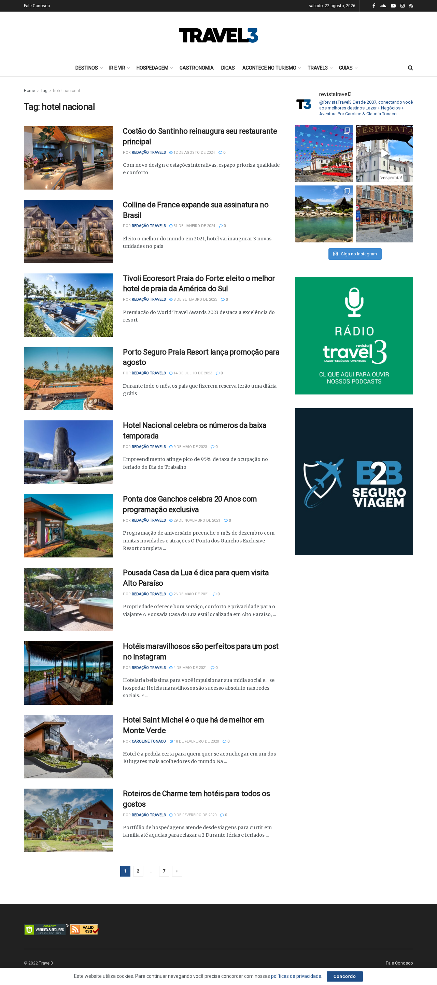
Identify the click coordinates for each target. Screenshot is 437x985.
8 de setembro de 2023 (194, 299)
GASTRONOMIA (197, 68)
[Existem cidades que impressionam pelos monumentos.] (324, 153)
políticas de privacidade (296, 976)
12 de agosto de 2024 (193, 152)
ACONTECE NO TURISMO (269, 68)
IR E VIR (117, 68)
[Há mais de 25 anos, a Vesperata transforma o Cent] (384, 153)
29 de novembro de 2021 (196, 520)
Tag (44, 90)
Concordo (345, 976)
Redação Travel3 (149, 152)
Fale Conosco (37, 5)
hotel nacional (66, 90)
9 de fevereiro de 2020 (194, 815)
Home (29, 90)
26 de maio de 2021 (190, 594)
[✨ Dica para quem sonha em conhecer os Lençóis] (324, 214)
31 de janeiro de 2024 (193, 226)
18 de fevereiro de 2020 (196, 741)
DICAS (228, 68)
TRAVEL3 (318, 68)
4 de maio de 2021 (189, 668)
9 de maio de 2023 (189, 447)
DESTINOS (86, 68)
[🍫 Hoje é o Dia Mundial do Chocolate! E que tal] (384, 214)
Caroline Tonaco (149, 741)
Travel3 (46, 963)
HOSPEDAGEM (152, 68)
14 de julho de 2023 (192, 373)
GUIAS (346, 68)
